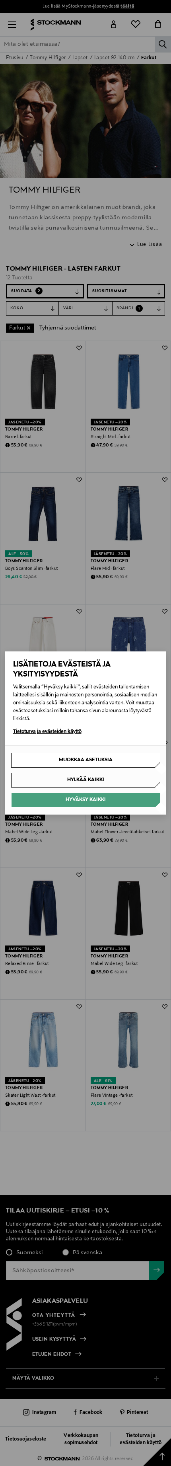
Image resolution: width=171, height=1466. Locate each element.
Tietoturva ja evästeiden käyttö (47, 732)
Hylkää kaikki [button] (85, 780)
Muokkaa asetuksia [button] (86, 760)
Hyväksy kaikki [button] (86, 800)
